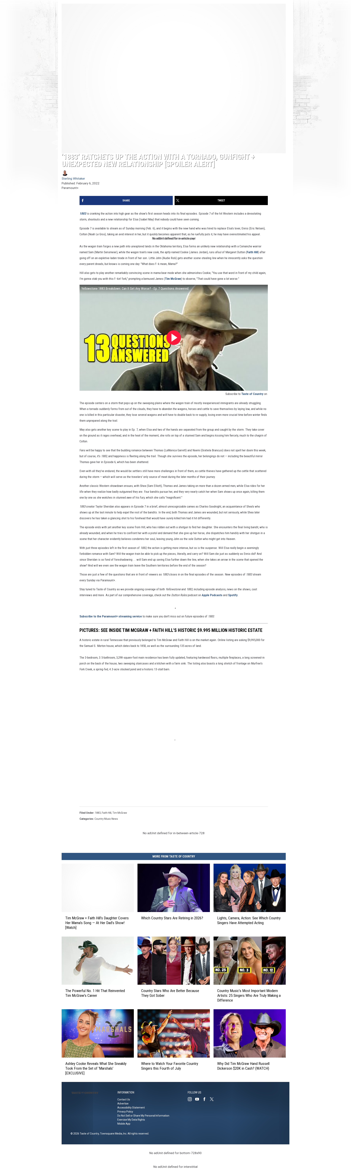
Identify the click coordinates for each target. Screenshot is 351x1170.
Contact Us (123, 1099)
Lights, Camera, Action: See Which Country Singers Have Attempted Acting (249, 920)
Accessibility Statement (131, 1107)
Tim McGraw (173, 279)
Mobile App (123, 1123)
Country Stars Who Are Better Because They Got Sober (170, 993)
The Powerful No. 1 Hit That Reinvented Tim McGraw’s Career (95, 993)
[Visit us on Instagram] (191, 1099)
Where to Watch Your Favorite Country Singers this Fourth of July (169, 1065)
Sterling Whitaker (73, 178)
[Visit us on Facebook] (206, 1099)
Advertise (123, 1103)
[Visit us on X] (213, 1099)
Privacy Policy (125, 1111)
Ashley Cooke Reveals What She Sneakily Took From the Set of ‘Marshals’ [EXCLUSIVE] (96, 1068)
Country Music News (106, 818)
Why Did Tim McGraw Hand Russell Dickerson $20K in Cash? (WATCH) (243, 1065)
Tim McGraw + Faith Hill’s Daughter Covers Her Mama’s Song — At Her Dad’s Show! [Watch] (97, 923)
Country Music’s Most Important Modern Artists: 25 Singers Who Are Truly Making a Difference (249, 995)
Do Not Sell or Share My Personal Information (143, 1115)
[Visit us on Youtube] (198, 1099)
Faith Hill (252, 252)
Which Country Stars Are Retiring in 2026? (172, 918)
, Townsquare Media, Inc (113, 1133)
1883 (98, 812)
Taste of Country (252, 394)
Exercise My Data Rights (131, 1119)
